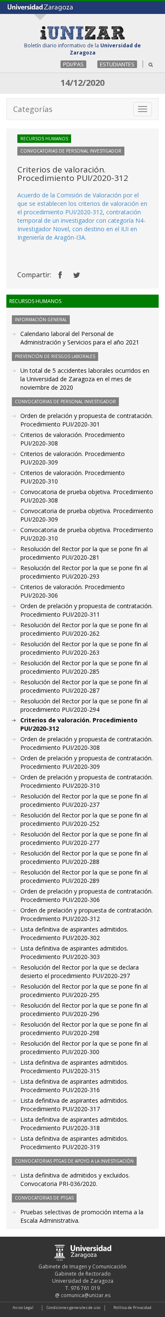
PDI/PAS (73, 64)
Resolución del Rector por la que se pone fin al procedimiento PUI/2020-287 (84, 686)
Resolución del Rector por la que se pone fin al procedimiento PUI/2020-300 (84, 1047)
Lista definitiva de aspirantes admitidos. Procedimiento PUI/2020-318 (74, 1123)
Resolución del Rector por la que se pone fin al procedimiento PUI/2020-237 (84, 800)
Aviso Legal (23, 1307)
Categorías (32, 109)
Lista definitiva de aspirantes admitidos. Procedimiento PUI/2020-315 (74, 1066)
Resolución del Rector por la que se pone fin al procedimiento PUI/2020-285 (84, 667)
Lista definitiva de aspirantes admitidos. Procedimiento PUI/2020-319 (74, 1142)
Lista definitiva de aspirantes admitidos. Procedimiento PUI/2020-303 (74, 952)
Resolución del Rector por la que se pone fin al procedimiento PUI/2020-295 (84, 990)
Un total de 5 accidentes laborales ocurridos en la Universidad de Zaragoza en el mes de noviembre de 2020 (84, 378)
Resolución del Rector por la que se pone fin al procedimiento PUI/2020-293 (84, 572)
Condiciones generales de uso (73, 1307)
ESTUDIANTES (117, 64)
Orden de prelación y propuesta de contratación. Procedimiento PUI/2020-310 (86, 781)
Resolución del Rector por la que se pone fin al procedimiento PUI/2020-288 (84, 857)
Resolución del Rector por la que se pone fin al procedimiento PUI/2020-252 (84, 819)
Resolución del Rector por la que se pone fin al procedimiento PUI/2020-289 (84, 876)
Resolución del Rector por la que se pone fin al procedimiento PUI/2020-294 (84, 705)
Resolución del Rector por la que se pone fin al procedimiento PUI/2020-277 (84, 838)
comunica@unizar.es (85, 1295)
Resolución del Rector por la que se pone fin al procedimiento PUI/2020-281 (84, 553)
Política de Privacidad (132, 1307)
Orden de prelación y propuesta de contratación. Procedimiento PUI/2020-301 (86, 420)
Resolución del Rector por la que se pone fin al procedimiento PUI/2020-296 (84, 1009)
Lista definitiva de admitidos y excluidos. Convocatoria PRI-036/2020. (75, 1179)
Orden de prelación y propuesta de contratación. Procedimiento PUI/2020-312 (86, 914)
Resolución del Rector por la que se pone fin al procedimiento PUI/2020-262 (84, 629)
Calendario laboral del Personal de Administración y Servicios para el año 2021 (79, 338)
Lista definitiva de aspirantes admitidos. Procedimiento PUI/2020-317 (74, 1104)
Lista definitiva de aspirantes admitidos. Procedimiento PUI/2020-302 (74, 933)
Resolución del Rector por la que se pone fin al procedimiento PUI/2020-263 (84, 648)
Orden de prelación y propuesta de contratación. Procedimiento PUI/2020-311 (86, 610)
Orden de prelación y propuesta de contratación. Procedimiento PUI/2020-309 (86, 762)
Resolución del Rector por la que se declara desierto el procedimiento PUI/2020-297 (79, 971)
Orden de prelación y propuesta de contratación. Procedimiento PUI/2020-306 (86, 895)
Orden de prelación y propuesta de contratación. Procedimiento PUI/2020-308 (86, 743)
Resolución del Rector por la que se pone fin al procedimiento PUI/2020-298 (84, 1028)
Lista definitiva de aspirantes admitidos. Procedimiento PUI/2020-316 (74, 1085)
